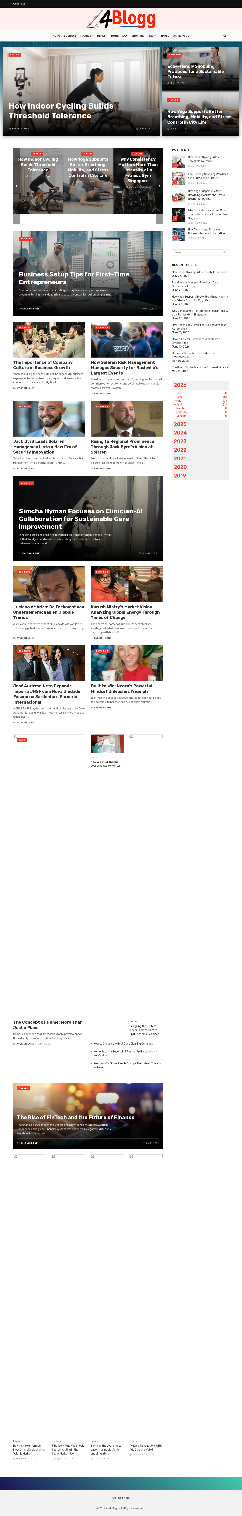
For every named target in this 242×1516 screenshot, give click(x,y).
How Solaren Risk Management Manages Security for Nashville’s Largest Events (124, 367)
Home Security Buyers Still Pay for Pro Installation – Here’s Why (125, 1053)
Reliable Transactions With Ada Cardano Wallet (146, 1447)
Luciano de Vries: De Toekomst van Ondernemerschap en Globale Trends (48, 612)
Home (115, 35)
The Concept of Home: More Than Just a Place (48, 1025)
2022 (180, 450)
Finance (85, 35)
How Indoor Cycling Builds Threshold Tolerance (203, 159)
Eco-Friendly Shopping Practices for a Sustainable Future (208, 176)
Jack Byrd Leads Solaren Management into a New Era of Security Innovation (45, 446)
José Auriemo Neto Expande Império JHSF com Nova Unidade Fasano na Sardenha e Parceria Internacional (46, 694)
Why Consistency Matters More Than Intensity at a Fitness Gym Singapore (208, 214)
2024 (180, 433)
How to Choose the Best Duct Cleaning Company (123, 1043)
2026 (180, 385)
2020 (180, 467)
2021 (180, 458)
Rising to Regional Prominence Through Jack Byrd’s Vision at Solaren (122, 446)
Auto (56, 35)
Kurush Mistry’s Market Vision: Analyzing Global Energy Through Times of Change (125, 612)
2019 (180, 476)
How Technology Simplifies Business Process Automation (206, 231)
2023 (180, 441)
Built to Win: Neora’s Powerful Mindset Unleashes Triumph (121, 689)
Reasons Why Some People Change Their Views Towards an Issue (128, 1065)
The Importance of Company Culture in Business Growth (42, 365)
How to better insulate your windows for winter (105, 763)
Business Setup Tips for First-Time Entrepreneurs (193, 355)
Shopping (138, 35)
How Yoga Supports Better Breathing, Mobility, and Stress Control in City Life (206, 195)
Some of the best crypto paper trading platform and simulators (106, 1449)
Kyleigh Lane (25, 388)
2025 (180, 424)
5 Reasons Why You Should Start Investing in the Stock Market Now (68, 1449)
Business (70, 35)
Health (102, 35)
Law (125, 35)
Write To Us (19, 3)
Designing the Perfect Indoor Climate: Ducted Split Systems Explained (144, 1030)
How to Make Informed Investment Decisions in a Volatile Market (29, 1449)
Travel (164, 35)
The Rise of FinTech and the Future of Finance (200, 367)
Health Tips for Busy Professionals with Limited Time (196, 341)
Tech (151, 35)
